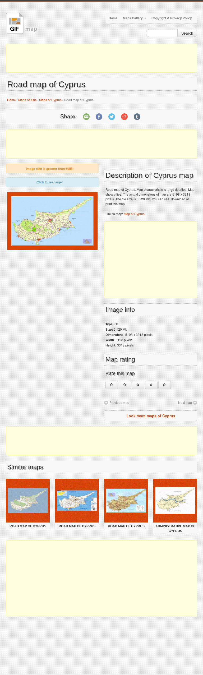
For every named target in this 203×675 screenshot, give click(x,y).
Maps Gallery (133, 18)
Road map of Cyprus (28, 526)
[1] (111, 385)
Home (113, 18)
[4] (151, 385)
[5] (164, 385)
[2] (125, 385)
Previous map (119, 402)
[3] (138, 385)
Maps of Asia (27, 100)
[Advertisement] (101, 58)
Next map (185, 402)
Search (187, 33)
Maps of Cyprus (50, 100)
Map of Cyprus (134, 213)
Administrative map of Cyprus (175, 528)
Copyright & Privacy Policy (171, 18)
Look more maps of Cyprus (150, 415)
